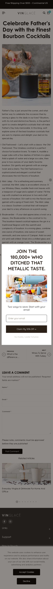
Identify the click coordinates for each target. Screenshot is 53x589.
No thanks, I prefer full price (26, 337)
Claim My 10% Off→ (26, 329)
